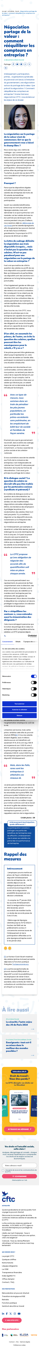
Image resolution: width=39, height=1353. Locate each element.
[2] (17, 735)
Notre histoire (7, 1263)
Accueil (4, 11)
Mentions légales (25, 1342)
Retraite (5, 1300)
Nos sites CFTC (12, 1320)
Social (17, 11)
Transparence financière (12, 1272)
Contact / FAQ (8, 1282)
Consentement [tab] (7, 641)
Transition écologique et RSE (13, 1296)
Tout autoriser (19, 704)
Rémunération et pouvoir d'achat (15, 1293)
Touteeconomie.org (20, 964)
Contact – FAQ (14, 1342)
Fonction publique (9, 1303)
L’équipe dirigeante (10, 1266)
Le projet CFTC (8, 1256)
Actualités (11, 11)
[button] (19, 1101)
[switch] (34, 682)
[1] (5, 957)
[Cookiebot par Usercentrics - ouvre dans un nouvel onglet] (28, 636)
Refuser (19, 715)
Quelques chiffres (9, 1260)
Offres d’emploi (8, 1279)
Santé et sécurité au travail (13, 1306)
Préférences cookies (20, 1345)
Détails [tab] (18, 641)
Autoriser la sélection (19, 710)
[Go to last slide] (5, 948)
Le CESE (5, 1269)
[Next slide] (9, 948)
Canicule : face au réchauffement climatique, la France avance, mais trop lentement (18, 1243)
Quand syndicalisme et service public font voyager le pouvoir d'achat (19, 1211)
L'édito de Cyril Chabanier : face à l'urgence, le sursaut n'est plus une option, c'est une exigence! (18, 1236)
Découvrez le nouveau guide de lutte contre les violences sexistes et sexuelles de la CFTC (19, 1218)
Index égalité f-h (8, 1276)
